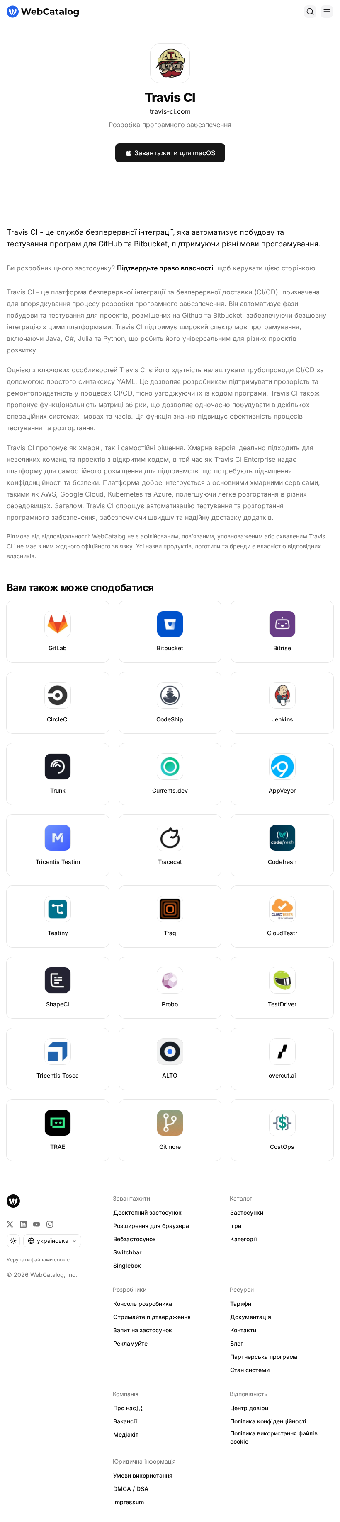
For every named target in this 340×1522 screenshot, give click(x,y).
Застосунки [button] (246, 1212)
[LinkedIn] (23, 1224)
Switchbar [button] (127, 1252)
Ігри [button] (235, 1225)
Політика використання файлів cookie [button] (274, 1437)
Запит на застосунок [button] (142, 1330)
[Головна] (43, 11)
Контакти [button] (243, 1330)
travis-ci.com (170, 111)
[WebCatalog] (13, 1201)
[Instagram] (49, 1224)
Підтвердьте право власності (165, 268)
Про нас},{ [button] (128, 1407)
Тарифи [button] (240, 1303)
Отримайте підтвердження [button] (152, 1316)
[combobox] (52, 1240)
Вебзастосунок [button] (134, 1238)
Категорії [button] (243, 1238)
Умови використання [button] (142, 1475)
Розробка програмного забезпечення (170, 125)
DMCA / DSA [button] (130, 1488)
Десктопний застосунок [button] (147, 1212)
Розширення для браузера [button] (151, 1225)
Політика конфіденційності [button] (268, 1421)
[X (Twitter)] (10, 1224)
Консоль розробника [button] (142, 1303)
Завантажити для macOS (174, 153)
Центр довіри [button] (249, 1407)
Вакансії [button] (125, 1421)
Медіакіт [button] (125, 1434)
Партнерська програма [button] (263, 1356)
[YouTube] (36, 1224)
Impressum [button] (128, 1501)
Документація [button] (250, 1316)
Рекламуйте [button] (130, 1343)
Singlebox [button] (127, 1265)
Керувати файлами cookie (38, 1260)
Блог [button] (236, 1343)
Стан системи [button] (250, 1369)
